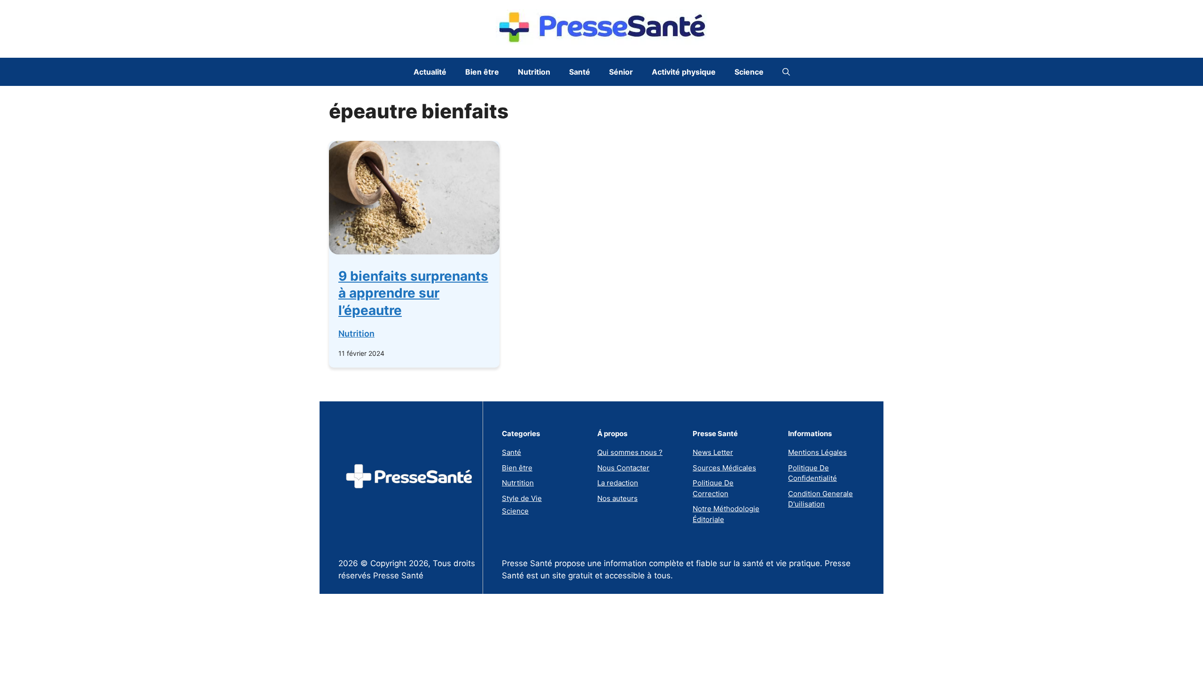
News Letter (713, 452)
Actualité (430, 72)
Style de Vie (522, 498)
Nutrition (534, 72)
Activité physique (684, 72)
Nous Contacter (623, 467)
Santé (579, 72)
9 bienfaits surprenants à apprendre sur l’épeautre (413, 293)
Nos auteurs (617, 498)
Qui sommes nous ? (630, 452)
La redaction (617, 482)
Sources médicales (724, 467)
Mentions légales (817, 452)
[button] (786, 72)
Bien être (482, 72)
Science (749, 72)
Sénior (621, 72)
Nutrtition (518, 482)
